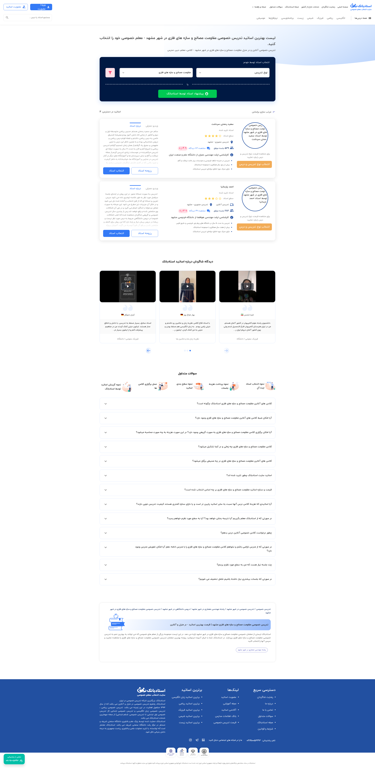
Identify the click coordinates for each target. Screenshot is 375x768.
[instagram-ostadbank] (190, 741)
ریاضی (330, 18)
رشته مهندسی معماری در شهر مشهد (208, 609)
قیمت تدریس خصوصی (225, 722)
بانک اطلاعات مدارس (225, 716)
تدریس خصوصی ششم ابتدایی (130, 714)
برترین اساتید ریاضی (189, 703)
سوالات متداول (276, 7)
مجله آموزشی (229, 703)
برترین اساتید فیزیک (189, 710)
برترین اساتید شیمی (189, 716)
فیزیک (320, 18)
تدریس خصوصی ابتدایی (121, 711)
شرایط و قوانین (265, 728)
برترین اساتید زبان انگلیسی (186, 697)
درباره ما (269, 703)
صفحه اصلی (343, 7)
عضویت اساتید (228, 697)
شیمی (310, 18)
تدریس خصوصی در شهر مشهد (240, 609)
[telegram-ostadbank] (197, 741)
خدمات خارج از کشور (310, 7)
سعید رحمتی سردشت (222, 124)
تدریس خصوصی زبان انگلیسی (150, 711)
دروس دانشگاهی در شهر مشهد (176, 609)
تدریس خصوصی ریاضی (111, 707)
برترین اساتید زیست (189, 722)
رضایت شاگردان (328, 7)
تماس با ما (267, 710)
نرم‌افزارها (273, 18)
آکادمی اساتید (228, 710)
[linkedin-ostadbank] (203, 741)
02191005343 (254, 740)
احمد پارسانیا (227, 186)
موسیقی (260, 18)
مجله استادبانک (292, 7)
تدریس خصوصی (263, 609)
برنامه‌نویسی (287, 18)
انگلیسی (340, 18)
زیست (300, 18)
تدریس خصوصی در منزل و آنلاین (133, 704)
